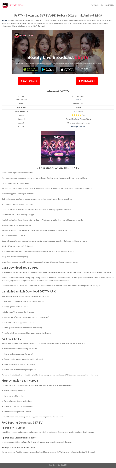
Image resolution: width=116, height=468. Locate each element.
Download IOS (87, 81)
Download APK (29, 81)
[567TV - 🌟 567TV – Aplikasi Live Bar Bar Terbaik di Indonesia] (13, 5)
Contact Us (109, 5)
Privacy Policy (97, 5)
